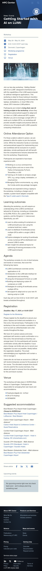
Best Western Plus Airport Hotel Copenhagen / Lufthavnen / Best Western (20, 414)
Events (11, 15)
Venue (10, 58)
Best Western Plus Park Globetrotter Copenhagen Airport (17, 454)
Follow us (20, 561)
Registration (12, 54)
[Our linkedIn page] (5, 561)
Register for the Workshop (13, 314)
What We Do (8, 515)
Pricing (6, 542)
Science (6, 528)
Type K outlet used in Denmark (17, 196)
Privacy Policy (6, 565)
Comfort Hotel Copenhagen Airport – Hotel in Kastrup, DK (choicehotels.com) (20, 436)
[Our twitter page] (10, 561)
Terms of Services (30, 565)
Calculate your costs (10, 549)
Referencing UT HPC (10, 535)
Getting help (27, 542)
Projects (6, 517)
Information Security (17, 565)
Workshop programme (16, 51)
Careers (6, 520)
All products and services (28, 515)
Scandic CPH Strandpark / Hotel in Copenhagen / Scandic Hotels (16, 445)
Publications (7, 533)
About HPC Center (10, 511)
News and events (29, 528)
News (6, 15)
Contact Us (7, 522)
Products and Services (28, 511)
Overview (26, 546)
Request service (28, 551)
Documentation (28, 549)
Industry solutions (26, 517)
